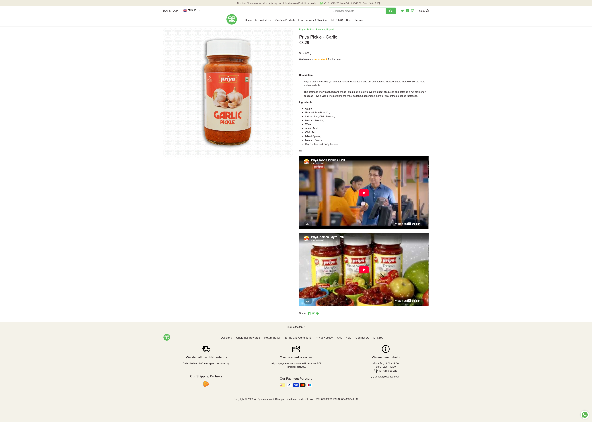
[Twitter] (402, 10)
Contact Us (362, 337)
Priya (302, 29)
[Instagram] (412, 10)
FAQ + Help (344, 337)
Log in (167, 10)
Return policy (272, 337)
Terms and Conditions (298, 337)
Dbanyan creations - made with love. (295, 399)
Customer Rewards (248, 337)
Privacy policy (324, 337)
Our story (226, 337)
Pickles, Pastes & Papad (320, 29)
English (192, 10)
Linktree (378, 337)
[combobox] (362, 11)
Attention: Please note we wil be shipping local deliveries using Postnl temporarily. (308, 3)
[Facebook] (407, 10)
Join (176, 10)
